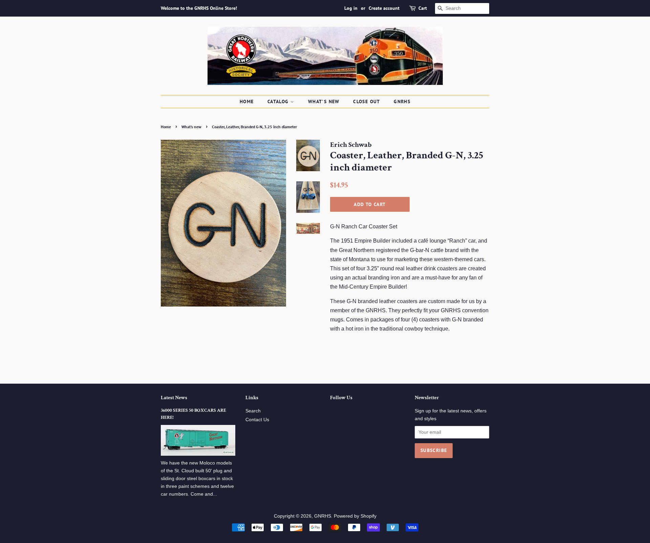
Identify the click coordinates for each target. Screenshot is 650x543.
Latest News (174, 397)
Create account (384, 8)
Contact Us (257, 419)
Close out (366, 101)
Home (247, 101)
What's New (324, 101)
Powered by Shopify (355, 516)
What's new (191, 126)
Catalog (278, 101)
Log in (351, 8)
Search (253, 410)
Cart (422, 8)
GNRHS (402, 101)
